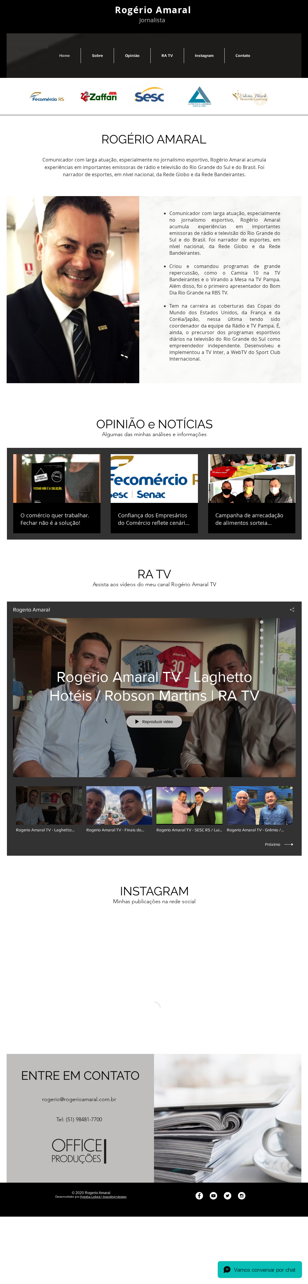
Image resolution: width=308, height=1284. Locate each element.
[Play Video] (49, 809)
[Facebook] (199, 1155)
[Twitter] (227, 1155)
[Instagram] (241, 1155)
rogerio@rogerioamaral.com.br (79, 1058)
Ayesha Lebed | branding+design (103, 1156)
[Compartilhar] (290, 609)
